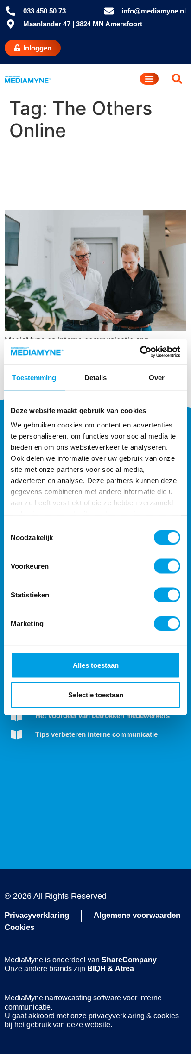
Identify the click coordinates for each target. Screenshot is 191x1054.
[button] (177, 78)
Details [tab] (95, 377)
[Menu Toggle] (149, 79)
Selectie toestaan (95, 694)
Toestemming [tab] (34, 377)
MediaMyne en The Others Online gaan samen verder (72, 175)
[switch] (167, 565)
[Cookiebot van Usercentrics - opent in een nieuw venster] (139, 352)
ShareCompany (129, 960)
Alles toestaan (96, 665)
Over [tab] (157, 377)
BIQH (96, 968)
